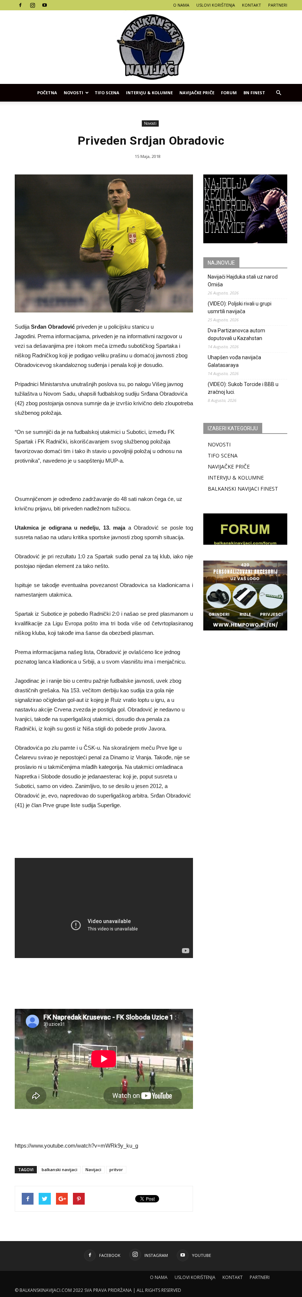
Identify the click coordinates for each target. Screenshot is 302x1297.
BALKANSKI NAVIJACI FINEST (243, 488)
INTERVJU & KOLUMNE (149, 92)
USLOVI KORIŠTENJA (215, 5)
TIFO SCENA (107, 92)
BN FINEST (254, 92)
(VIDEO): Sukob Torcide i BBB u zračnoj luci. (243, 388)
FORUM (229, 92)
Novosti (73, 92)
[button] (278, 93)
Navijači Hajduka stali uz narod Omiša (243, 280)
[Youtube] (44, 5)
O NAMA (181, 5)
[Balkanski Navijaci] (151, 47)
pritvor (116, 1169)
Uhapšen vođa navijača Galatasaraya (234, 361)
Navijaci (93, 1169)
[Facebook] (20, 5)
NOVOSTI (219, 444)
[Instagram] (32, 5)
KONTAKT (251, 5)
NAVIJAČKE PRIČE (196, 92)
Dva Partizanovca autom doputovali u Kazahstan (236, 334)
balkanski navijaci (59, 1169)
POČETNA (47, 92)
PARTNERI (277, 5)
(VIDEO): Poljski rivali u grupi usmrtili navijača (239, 307)
